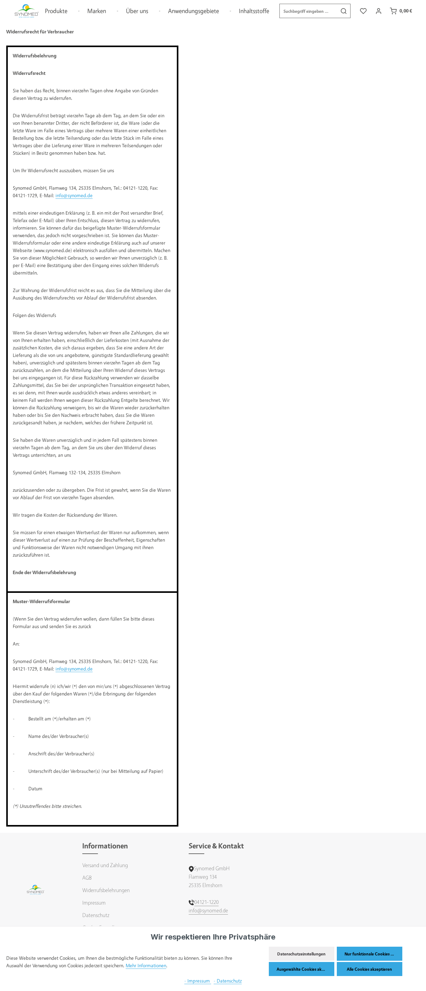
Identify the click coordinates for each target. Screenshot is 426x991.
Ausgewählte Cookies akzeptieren (305, 969)
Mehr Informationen (146, 966)
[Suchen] (344, 11)
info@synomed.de (74, 195)
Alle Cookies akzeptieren (369, 969)
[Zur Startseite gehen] (26, 11)
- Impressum (197, 981)
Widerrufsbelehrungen (106, 890)
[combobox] (308, 11)
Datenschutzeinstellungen (301, 953)
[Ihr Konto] (378, 11)
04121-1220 (206, 902)
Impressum (94, 902)
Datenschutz (95, 915)
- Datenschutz (228, 981)
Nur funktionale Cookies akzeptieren (373, 953)
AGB (87, 877)
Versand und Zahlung (105, 865)
